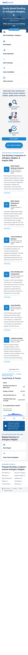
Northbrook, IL (18, 478)
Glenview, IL (5, 475)
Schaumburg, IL (6, 484)
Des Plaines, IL (6, 472)
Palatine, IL (5, 481)
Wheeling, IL (17, 484)
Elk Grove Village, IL (20, 472)
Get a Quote (14, 139)
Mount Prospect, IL (7, 478)
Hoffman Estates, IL (19, 475)
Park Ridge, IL (18, 481)
